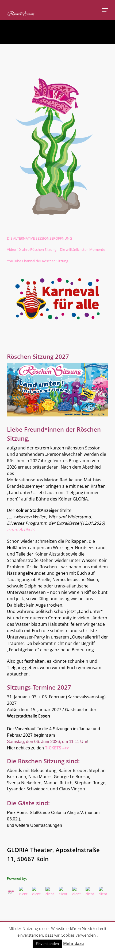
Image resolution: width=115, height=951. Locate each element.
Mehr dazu (73, 943)
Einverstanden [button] (47, 943)
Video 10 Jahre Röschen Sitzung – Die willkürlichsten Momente (56, 249)
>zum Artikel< (20, 529)
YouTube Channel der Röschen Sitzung (37, 260)
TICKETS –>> (57, 748)
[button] (105, 10)
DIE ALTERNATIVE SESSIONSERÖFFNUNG (39, 238)
